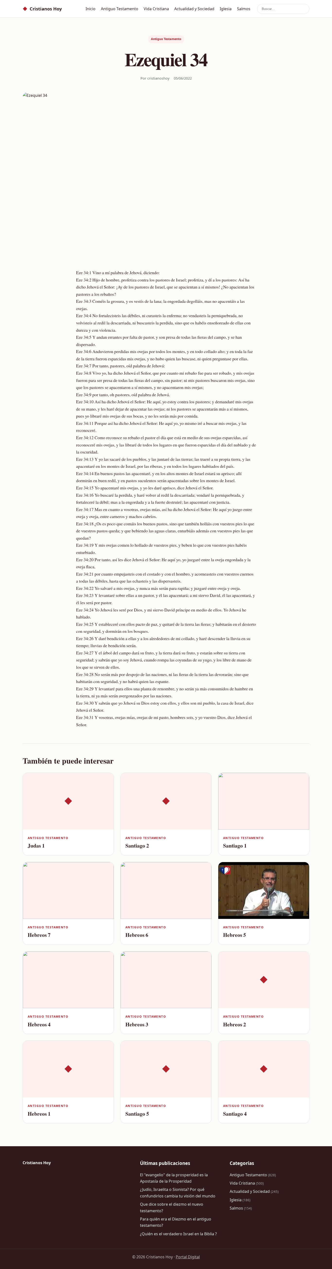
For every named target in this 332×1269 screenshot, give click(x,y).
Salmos (243, 8)
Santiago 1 (235, 845)
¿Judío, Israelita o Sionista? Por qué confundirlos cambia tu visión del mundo (177, 1192)
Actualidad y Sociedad (194, 8)
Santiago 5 (137, 1113)
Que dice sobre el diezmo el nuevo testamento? (171, 1207)
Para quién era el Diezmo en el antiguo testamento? (175, 1222)
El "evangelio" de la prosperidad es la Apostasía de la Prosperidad (174, 1178)
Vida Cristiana (156, 8)
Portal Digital (188, 1257)
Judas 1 (36, 845)
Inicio (91, 8)
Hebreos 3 (136, 1024)
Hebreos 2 (234, 1024)
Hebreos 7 (39, 935)
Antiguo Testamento (119, 8)
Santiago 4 (235, 1113)
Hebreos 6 (136, 935)
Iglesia (226, 8)
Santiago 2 (137, 845)
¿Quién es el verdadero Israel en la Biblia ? (178, 1233)
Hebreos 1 (39, 1113)
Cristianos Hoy (42, 9)
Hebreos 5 (234, 935)
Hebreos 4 (39, 1024)
